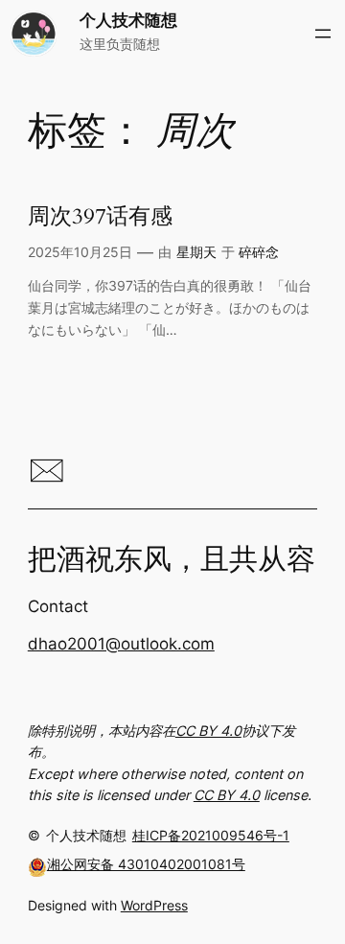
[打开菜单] (322, 33)
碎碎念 (259, 252)
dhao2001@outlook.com (121, 643)
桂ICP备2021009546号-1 (210, 835)
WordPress (154, 905)
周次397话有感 (100, 217)
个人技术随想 (128, 20)
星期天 (196, 252)
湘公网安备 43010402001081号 (146, 864)
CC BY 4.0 (208, 730)
